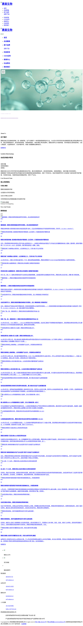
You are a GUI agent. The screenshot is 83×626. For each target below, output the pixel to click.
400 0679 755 (9, 576)
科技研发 (6, 17)
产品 (8, 14)
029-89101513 (9, 596)
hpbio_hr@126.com (11, 609)
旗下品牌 (6, 12)
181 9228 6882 (10, 605)
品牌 (5, 14)
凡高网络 (23, 624)
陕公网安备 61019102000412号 (56, 622)
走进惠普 (6, 10)
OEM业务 (6, 19)
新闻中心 (6, 21)
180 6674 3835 (10, 586)
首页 (5, 8)
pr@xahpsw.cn (10, 599)
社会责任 (6, 23)
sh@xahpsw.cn (10, 580)
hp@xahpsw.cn (10, 589)
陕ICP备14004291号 (40, 622)
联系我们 (6, 25)
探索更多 (3, 147)
